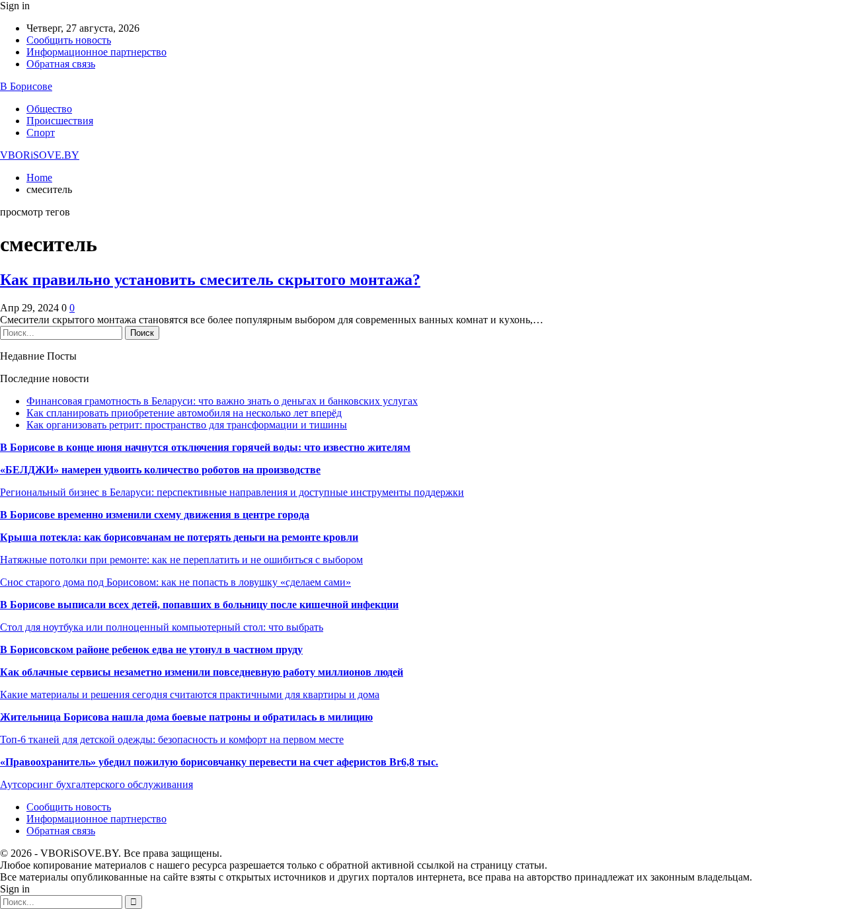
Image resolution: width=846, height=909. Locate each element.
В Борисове (26, 86)
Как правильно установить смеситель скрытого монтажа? (210, 279)
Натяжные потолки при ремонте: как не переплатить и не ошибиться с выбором (181, 559)
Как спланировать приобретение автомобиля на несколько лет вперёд (184, 412)
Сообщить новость (68, 40)
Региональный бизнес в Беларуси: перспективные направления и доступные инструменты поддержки (232, 492)
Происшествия (59, 120)
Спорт (40, 132)
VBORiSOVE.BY (39, 155)
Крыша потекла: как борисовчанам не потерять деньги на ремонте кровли (179, 537)
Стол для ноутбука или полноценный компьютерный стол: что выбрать (161, 627)
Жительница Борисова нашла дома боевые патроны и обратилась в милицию (186, 717)
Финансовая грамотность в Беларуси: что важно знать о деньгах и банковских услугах (222, 401)
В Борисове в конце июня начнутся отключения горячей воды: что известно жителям (205, 447)
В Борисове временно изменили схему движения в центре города (154, 514)
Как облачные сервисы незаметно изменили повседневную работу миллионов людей (201, 672)
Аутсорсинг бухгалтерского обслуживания (96, 784)
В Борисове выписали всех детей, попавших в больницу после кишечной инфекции (199, 604)
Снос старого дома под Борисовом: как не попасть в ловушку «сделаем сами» (175, 582)
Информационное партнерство (96, 52)
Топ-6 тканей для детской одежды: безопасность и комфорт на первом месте (172, 739)
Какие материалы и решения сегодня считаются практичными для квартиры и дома (189, 694)
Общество (49, 108)
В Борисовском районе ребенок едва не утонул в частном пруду (151, 649)
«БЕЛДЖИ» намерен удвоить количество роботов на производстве (160, 469)
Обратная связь (60, 63)
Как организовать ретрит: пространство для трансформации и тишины (186, 424)
